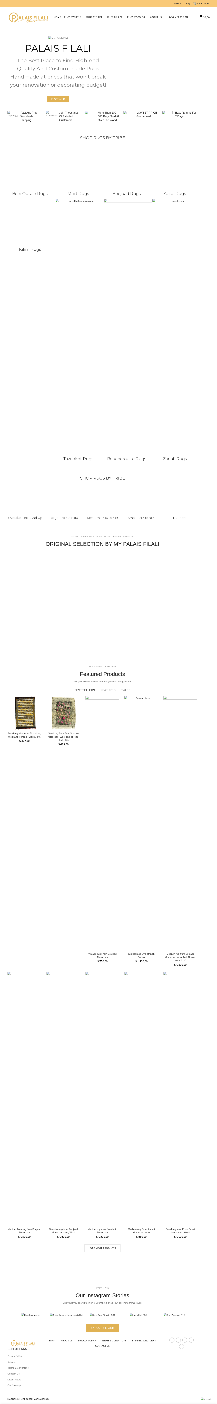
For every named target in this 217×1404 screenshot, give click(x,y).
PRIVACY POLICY (87, 1340)
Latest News (14, 1379)
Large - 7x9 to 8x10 (64, 518)
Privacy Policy (14, 1355)
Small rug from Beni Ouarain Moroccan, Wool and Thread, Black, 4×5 (63, 736)
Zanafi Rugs (175, 458)
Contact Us (13, 1373)
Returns (11, 1361)
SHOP (52, 1340)
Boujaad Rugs (127, 193)
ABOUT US (67, 1340)
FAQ (188, 3)
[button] (58, 99)
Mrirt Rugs (78, 193)
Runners (179, 518)
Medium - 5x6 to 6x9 (102, 518)
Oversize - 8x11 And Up (25, 518)
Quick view (39, 709)
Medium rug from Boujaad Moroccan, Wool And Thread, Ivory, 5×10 (180, 957)
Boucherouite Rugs (126, 458)
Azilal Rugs (175, 193)
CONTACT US (102, 1345)
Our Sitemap (14, 1385)
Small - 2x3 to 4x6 (141, 518)
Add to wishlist (39, 717)
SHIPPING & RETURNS (144, 1340)
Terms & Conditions (18, 1367)
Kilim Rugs (30, 249)
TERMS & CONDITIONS (114, 1340)
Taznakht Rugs (78, 458)
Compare (39, 702)
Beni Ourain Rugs (30, 193)
